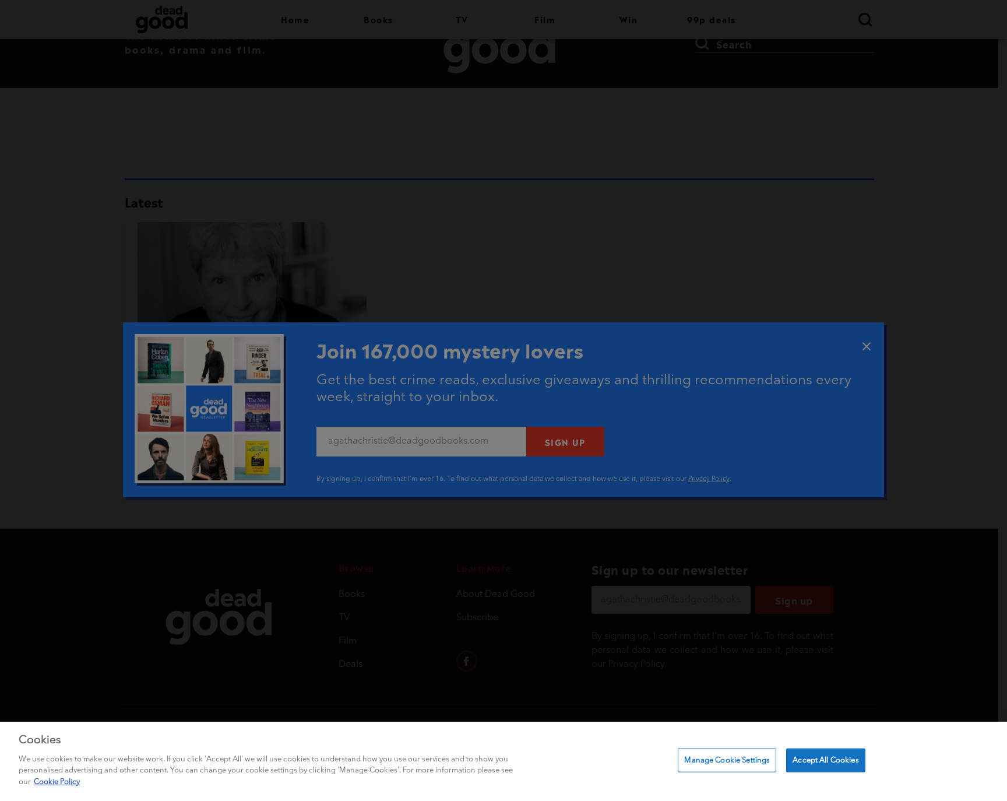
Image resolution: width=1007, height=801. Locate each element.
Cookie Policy (57, 781)
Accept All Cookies (825, 760)
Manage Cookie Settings (727, 760)
